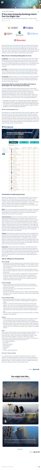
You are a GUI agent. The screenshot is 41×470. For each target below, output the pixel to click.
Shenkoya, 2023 (15, 197)
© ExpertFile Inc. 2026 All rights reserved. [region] (7, 466)
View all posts (21, 449)
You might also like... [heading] (20, 376)
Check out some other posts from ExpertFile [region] (21, 378)
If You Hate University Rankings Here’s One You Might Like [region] (19, 15)
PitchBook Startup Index (13, 46)
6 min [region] (9, 20)
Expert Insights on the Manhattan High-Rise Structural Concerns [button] (19, 439)
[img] (5, 421)
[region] (20, 196)
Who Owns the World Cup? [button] (10, 395)
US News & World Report (19, 70)
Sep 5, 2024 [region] (5, 20)
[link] (20, 369)
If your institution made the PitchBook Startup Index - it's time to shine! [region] (19, 18)
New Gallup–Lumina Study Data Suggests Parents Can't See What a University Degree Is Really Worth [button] (20, 414)
